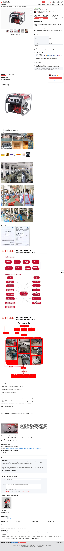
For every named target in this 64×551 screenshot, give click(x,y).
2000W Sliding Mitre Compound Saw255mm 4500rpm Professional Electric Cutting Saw (5, 510)
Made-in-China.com (28, 546)
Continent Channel (42, 545)
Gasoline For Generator (40, 536)
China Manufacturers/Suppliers (25, 545)
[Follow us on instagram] (58, 542)
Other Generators (4, 532)
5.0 (53, 75)
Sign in (62, 2)
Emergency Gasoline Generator (33, 532)
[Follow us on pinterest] (61, 542)
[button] (53, 2)
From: (5, 479)
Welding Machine (29, 448)
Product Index (47, 545)
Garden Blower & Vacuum (4, 521)
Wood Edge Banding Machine (51, 521)
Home (1, 6)
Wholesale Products (32, 545)
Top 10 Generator (21, 538)
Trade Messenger (14, 542)
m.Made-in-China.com (34, 546)
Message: (4, 484)
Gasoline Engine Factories (13, 536)
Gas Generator (10, 532)
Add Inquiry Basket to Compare (17, 34)
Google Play (8, 542)
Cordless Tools (16, 448)
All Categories (4, 4)
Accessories (39, 448)
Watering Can (18, 521)
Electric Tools (12, 448)
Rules (62, 4)
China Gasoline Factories (22, 536)
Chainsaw (17, 519)
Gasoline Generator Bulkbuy (36, 538)
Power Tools (7, 448)
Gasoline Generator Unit (14, 538)
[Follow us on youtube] (60, 542)
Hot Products (14, 545)
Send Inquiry (41, 18)
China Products (18, 545)
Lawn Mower (2, 519)
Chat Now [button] (56, 18)
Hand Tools (24, 448)
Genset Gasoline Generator (5, 538)
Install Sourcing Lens (22, 542)
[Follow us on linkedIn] (62, 542)
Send (7, 491)
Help (47, 4)
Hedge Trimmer (34, 519)
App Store (3, 542)
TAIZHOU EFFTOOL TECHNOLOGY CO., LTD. (42, 11)
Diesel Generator (16, 532)
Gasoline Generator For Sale (48, 536)
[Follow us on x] (57, 542)
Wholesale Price (37, 545)
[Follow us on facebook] (56, 542)
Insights (50, 545)
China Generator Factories (5, 536)
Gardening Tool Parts (35, 521)
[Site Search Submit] (43, 2)
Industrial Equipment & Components (8, 6)
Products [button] (14, 1)
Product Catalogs (13, 518)
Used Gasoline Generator (57, 536)
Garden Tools (21, 448)
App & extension (52, 4)
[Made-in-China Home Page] (5, 2)
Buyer (43, 4)
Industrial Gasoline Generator (43, 532)
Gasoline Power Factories (31, 536)
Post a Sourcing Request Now (25, 491)
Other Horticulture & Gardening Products (53, 519)
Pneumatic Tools (34, 448)
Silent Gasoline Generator (23, 532)
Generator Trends (27, 538)
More (1, 524)
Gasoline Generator (24, 6)
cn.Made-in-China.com (40, 546)
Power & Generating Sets (17, 6)
